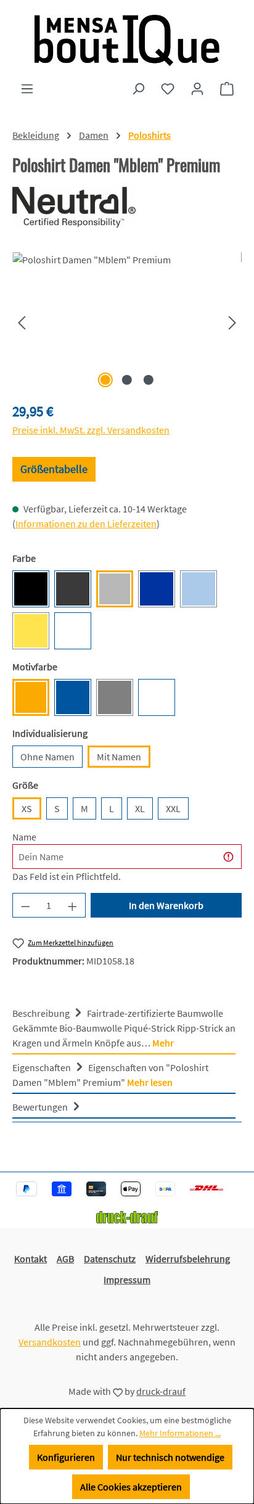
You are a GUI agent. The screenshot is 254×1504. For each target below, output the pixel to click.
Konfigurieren (66, 1457)
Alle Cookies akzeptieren (131, 1487)
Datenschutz (110, 1258)
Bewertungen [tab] (41, 1107)
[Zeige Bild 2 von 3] (127, 380)
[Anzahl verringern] (25, 905)
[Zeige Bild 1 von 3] (105, 380)
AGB (65, 1258)
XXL (173, 808)
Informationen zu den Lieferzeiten (86, 523)
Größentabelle (54, 469)
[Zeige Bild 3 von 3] (149, 380)
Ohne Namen (47, 756)
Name (24, 837)
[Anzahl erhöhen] (73, 905)
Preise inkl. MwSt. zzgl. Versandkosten (91, 430)
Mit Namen (119, 756)
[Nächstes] (232, 322)
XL (140, 808)
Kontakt (30, 1258)
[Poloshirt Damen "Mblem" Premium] (127, 321)
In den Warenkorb (166, 905)
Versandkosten (49, 1342)
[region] (127, 321)
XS (27, 808)
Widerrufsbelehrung (187, 1258)
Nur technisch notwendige (170, 1457)
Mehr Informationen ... (180, 1433)
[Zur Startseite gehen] (127, 40)
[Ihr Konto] (197, 88)
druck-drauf (161, 1391)
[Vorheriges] (21, 322)
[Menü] (27, 88)
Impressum (127, 1279)
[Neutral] (127, 207)
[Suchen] (138, 88)
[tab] (124, 1027)
